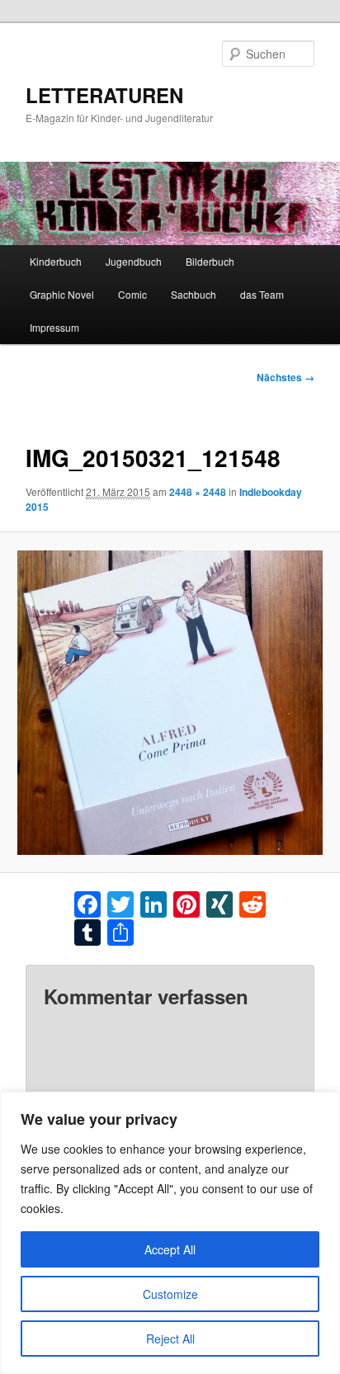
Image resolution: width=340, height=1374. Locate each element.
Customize (170, 1294)
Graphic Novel (62, 294)
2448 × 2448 (197, 491)
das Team (262, 294)
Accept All (170, 1249)
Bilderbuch (210, 261)
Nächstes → (285, 377)
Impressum (54, 327)
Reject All (170, 1338)
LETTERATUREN (104, 95)
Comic (132, 294)
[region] (170, 1233)
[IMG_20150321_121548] (169, 702)
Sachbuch (193, 294)
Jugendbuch (134, 261)
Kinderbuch (56, 261)
